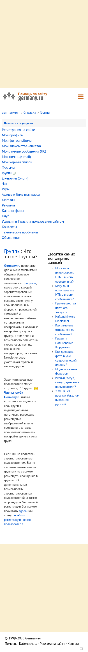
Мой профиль (12, 135)
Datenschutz (28, 643)
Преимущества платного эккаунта (65, 308)
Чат (4, 183)
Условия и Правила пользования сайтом (33, 221)
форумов (30, 283)
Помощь (11, 643)
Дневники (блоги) (15, 178)
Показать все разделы (18, 123)
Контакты (9, 226)
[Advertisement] (44, 44)
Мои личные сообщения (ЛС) (24, 151)
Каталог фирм (13, 210)
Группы (45, 112)
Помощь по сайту (32, 93)
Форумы (8, 167)
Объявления (11, 237)
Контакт (74, 643)
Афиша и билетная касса (21, 194)
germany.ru (10, 112)
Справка (29, 112)
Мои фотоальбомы (17, 140)
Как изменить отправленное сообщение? (64, 330)
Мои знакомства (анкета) (21, 146)
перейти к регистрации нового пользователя (17, 520)
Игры (5, 189)
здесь (23, 511)
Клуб (5, 216)
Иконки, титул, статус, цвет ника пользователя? (67, 382)
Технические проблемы (20, 232)
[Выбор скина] (79, 649)
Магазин (8, 199)
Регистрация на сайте (18, 129)
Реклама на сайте (52, 643)
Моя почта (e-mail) (16, 156)
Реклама (8, 205)
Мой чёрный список (17, 162)
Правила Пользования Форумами (64, 343)
